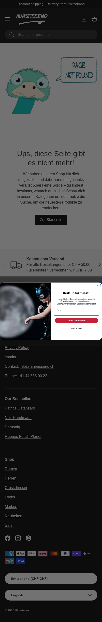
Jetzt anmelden (76, 320)
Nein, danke (76, 328)
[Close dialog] (99, 285)
